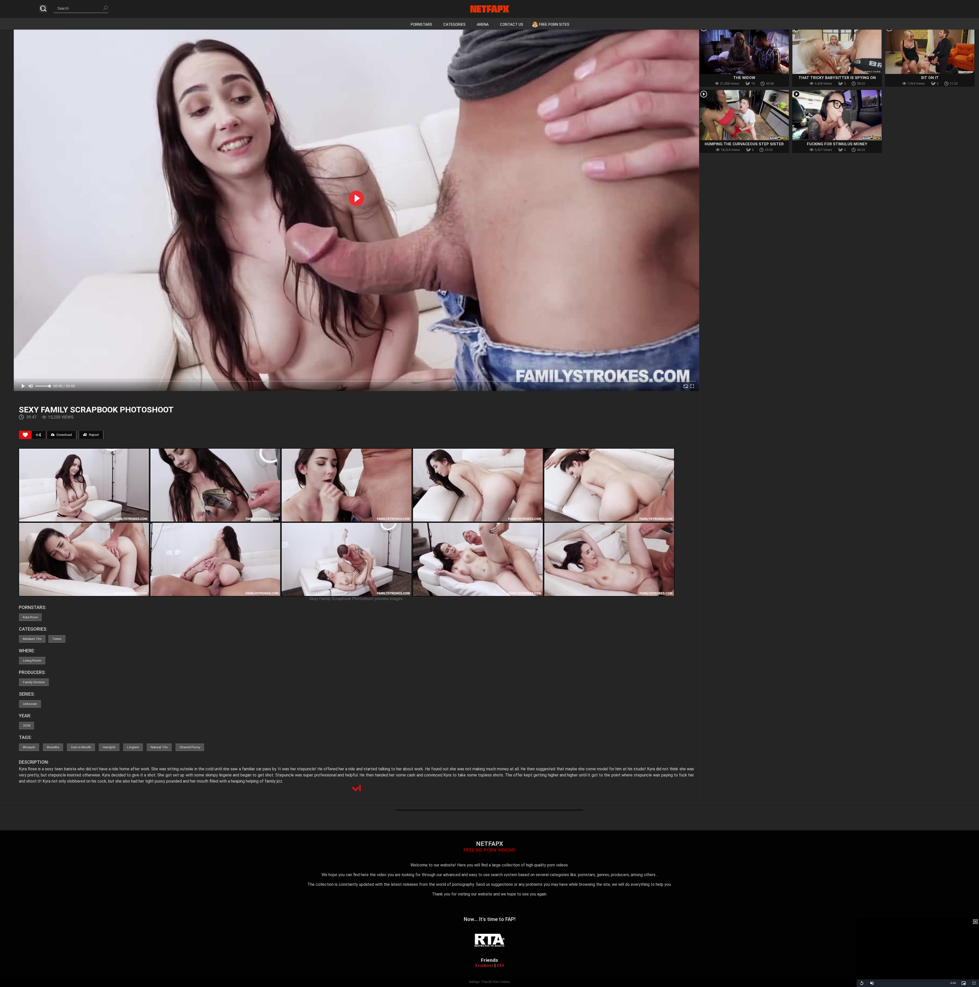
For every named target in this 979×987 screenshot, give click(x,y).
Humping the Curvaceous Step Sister (744, 144)
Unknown (30, 704)
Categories (454, 24)
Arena (483, 24)
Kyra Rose (30, 617)
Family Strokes (34, 682)
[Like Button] (25, 435)
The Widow (744, 77)
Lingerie (133, 747)
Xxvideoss (484, 965)
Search (43, 8)
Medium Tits (32, 639)
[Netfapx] (489, 9)
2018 (26, 726)
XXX (500, 965)
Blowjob (29, 747)
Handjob (109, 747)
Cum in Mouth (81, 747)
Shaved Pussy (189, 747)
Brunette (53, 747)
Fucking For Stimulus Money (837, 144)
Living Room (32, 661)
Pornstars (421, 24)
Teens (56, 639)
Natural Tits (159, 747)
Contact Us (511, 24)
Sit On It (930, 77)
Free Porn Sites (554, 24)
